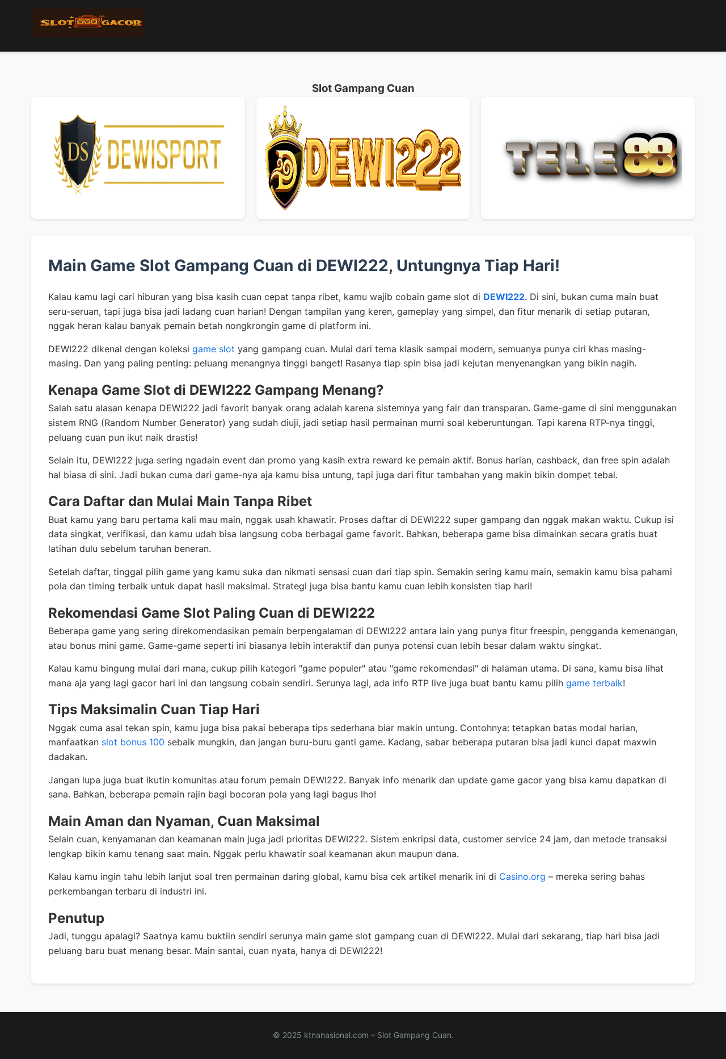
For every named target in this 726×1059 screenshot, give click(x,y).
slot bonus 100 (133, 742)
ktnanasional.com (336, 1035)
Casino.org (522, 876)
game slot (213, 349)
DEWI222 (504, 296)
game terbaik (594, 683)
